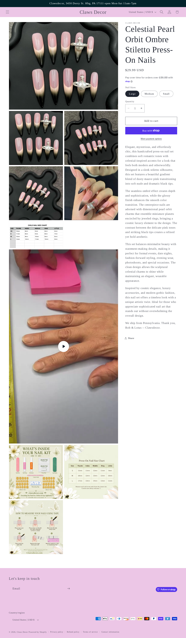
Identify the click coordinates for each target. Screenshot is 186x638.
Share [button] (131, 338)
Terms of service (90, 632)
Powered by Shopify (38, 632)
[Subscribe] (68, 588)
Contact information (110, 632)
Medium (149, 93)
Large (132, 93)
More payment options (151, 138)
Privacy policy (56, 632)
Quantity (129, 101)
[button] (7, 12)
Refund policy (73, 632)
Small (166, 93)
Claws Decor (22, 632)
